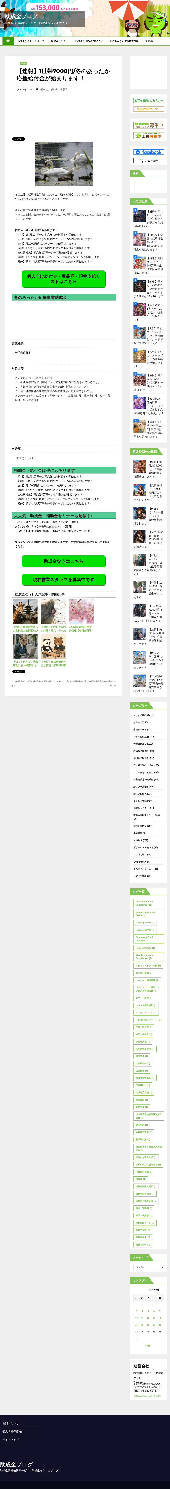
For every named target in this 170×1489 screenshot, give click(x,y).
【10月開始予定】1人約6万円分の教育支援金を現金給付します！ (148, 683)
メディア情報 (140, 876)
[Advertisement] (64, 109)
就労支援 (142, 1107)
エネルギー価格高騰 (147, 980)
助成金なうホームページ (30, 41)
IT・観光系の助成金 (143, 765)
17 (136, 1325)
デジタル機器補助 (146, 1005)
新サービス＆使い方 (143, 847)
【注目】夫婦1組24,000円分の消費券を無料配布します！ (148, 636)
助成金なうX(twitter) (124, 41)
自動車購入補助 (145, 1193)
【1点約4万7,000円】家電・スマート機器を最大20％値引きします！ (148, 613)
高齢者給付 (143, 1244)
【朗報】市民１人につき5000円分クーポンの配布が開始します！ (54, 239)
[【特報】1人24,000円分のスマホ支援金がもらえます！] (139, 587)
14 (160, 1318)
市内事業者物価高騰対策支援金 (149, 1116)
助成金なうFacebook (89, 41)
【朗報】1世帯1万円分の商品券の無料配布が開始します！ (49, 234)
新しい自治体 (140, 794)
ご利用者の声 (140, 861)
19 (148, 1325)
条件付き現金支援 (146, 1157)
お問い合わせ (10, 1423)
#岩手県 (63, 89)
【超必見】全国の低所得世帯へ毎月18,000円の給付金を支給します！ (148, 242)
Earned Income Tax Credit (146, 914)
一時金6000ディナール (148, 1020)
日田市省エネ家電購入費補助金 (149, 1148)
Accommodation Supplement (144, 903)
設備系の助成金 (141, 751)
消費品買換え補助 (146, 1186)
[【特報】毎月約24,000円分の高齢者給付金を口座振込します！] (139, 466)
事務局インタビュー (143, 869)
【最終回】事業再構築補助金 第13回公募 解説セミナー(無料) (53, 530)
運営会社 (150, 41)
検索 (136, 173)
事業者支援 (143, 1041)
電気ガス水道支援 (146, 1201)
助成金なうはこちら (64, 561)
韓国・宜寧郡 (144, 1208)
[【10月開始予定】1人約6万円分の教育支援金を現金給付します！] (139, 681)
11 (142, 1318)
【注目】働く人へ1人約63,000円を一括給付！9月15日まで (148, 382)
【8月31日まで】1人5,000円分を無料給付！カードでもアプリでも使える (148, 335)
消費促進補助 (144, 1172)
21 (160, 1325)
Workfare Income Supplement (144, 957)
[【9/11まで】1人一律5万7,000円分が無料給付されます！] (139, 513)
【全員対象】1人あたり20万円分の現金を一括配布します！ (148, 312)
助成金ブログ (21, 16)
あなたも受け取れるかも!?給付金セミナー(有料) (43, 526)
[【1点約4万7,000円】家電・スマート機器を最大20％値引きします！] (139, 610)
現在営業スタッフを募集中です (63, 579)
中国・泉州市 (144, 1034)
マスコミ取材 (140, 854)
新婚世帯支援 (144, 1132)
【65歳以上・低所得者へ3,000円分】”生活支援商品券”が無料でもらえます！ (148, 406)
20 (154, 1325)
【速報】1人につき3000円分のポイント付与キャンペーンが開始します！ (58, 257)
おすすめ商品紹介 (142, 715)
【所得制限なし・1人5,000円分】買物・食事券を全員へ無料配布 (148, 218)
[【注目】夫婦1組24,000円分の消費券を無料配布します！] (139, 634)
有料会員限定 (140, 826)
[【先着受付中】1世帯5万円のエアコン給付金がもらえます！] (139, 490)
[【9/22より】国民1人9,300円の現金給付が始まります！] (139, 657)
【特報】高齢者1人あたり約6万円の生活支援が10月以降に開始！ (148, 265)
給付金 (23, 63)
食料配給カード (145, 1223)
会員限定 (137, 833)
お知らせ (137, 840)
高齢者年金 (143, 1237)
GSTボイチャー (145, 922)
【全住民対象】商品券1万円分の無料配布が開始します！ (49, 252)
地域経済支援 (144, 1092)
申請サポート (140, 729)
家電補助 (142, 1100)
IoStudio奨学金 (145, 930)
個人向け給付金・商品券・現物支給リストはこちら (64, 279)
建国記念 (142, 1125)
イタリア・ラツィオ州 (148, 965)
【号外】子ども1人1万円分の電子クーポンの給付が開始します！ (53, 261)
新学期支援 (143, 1139)
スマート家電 (144, 998)
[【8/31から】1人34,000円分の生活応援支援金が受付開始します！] (139, 560)
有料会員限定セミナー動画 (146, 815)
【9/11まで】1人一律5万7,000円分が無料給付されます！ (148, 516)
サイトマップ (10, 1439)
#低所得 (53, 89)
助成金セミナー (59, 41)
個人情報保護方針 (13, 1431)
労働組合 (142, 1070)
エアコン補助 (144, 973)
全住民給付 (143, 1063)
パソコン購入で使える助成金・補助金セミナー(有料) (46, 521)
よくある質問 (140, 801)
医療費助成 (143, 1085)
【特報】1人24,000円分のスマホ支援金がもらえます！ (148, 590)
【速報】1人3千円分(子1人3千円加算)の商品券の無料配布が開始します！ (148, 429)
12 (148, 1318)
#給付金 (44, 89)
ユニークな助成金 (142, 772)
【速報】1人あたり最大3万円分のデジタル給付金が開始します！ (53, 248)
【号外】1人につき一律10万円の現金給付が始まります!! (148, 359)
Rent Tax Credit (145, 948)
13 (154, 1318)
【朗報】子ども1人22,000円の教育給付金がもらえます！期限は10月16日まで (148, 289)
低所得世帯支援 (145, 1049)
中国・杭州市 (144, 1027)
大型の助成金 (140, 744)
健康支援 (142, 1056)
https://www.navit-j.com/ (147, 1395)
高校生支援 (143, 1230)
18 (142, 1325)
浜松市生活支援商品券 (148, 1164)
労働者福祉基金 (145, 1078)
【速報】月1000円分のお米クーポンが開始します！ (46, 243)
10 (136, 1318)
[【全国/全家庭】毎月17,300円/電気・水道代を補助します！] (139, 536)
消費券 (141, 1179)
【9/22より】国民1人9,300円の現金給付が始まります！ (148, 660)
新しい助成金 (140, 786)
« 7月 (147, 1345)
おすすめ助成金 (141, 736)
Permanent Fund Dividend (144, 939)
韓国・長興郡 (144, 1215)
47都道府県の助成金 (143, 779)
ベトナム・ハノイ (146, 1012)
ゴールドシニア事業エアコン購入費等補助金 (149, 989)
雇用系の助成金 (141, 758)
